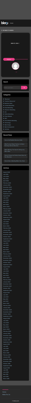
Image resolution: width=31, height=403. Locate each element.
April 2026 (6, 181)
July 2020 (5, 320)
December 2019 (7, 335)
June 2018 (6, 372)
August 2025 (6, 196)
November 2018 (7, 361)
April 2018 (5, 376)
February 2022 (7, 280)
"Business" (7, 99)
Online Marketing (9, 114)
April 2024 (6, 224)
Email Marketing (9, 108)
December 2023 (7, 232)
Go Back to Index (8, 30)
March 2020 (6, 329)
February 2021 (7, 305)
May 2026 (6, 179)
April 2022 (6, 275)
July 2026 (5, 174)
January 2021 (6, 308)
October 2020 (7, 314)
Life (5, 112)
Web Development (9, 127)
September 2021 (7, 290)
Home (11, 23)
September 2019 (7, 342)
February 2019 (7, 355)
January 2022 (6, 282)
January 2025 (6, 211)
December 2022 (7, 258)
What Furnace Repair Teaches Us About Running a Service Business (14, 144)
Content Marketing (9, 105)
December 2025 (7, 187)
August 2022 (6, 267)
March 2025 (6, 206)
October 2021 (6, 288)
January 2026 (6, 185)
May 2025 (6, 202)
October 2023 (6, 237)
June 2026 (6, 176)
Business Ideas (8, 103)
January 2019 (6, 357)
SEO (6, 118)
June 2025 (6, 200)
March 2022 (6, 277)
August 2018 (6, 368)
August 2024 (6, 219)
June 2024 (6, 222)
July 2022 (5, 269)
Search (5, 82)
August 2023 (6, 241)
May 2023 (5, 247)
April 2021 (5, 301)
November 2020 (7, 312)
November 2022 (7, 260)
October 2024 (6, 215)
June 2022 (6, 271)
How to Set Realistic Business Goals (13, 140)
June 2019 (6, 348)
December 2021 (7, 284)
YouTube (7, 129)
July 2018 (5, 370)
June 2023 (6, 245)
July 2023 (5, 243)
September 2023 (7, 239)
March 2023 (6, 252)
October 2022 (7, 262)
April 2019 (5, 351)
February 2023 (7, 254)
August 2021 (6, 292)
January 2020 (6, 333)
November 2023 (7, 234)
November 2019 (7, 338)
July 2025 (5, 198)
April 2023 (6, 249)
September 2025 (7, 194)
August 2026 (6, 172)
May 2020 (6, 325)
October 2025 (7, 191)
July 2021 (5, 295)
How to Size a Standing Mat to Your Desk (15, 161)
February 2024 (7, 228)
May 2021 (5, 299)
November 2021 (7, 286)
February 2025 (7, 209)
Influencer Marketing (10, 110)
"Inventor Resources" (10, 101)
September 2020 (7, 316)
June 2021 (6, 297)
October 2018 (6, 363)
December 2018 (7, 359)
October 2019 (6, 340)
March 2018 (6, 378)
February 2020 (7, 331)
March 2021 (6, 303)
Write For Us (6, 394)
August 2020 (6, 318)
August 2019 (6, 344)
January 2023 (6, 256)
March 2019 (6, 353)
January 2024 (6, 230)
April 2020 (6, 327)
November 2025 (7, 189)
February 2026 (7, 183)
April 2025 (6, 204)
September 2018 (7, 366)
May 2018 (5, 374)
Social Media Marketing (11, 120)
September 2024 (7, 217)
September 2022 (7, 265)
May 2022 (6, 273)
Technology (8, 123)
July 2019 (5, 346)
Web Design (8, 125)
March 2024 (6, 226)
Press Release (8, 116)
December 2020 (7, 310)
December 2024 (7, 213)
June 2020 (6, 323)
